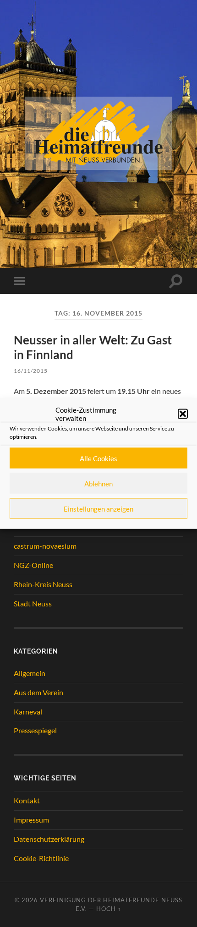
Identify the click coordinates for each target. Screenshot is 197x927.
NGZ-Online (33, 565)
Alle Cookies (98, 458)
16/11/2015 (31, 370)
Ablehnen (98, 483)
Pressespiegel (35, 730)
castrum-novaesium (45, 545)
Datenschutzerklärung (49, 838)
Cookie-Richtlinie (41, 858)
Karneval (28, 711)
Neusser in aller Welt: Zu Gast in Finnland (93, 347)
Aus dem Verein (38, 692)
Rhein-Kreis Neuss (43, 584)
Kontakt (27, 800)
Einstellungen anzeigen (98, 508)
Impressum (31, 819)
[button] (182, 414)
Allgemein (29, 673)
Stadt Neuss (33, 603)
